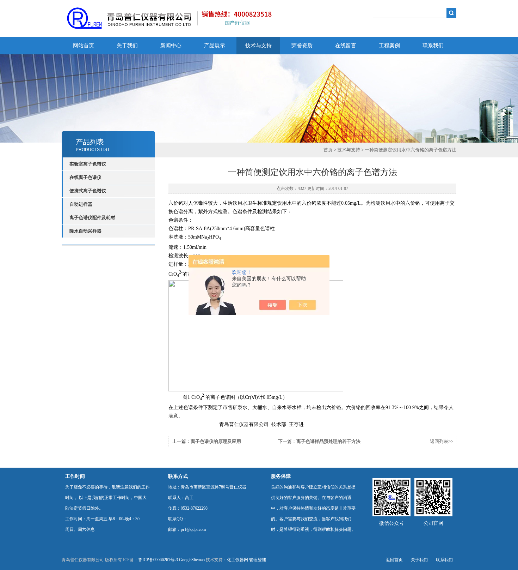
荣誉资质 (302, 45)
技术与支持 (258, 45)
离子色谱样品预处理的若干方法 (328, 441)
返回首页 (394, 559)
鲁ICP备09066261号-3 (158, 559)
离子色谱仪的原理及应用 (216, 441)
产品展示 (214, 45)
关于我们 (127, 45)
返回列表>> (441, 441)
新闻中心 (170, 45)
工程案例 (389, 45)
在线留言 (345, 45)
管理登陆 (257, 559)
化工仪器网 (237, 559)
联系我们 (433, 45)
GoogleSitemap (192, 559)
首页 (328, 149)
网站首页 (83, 45)
